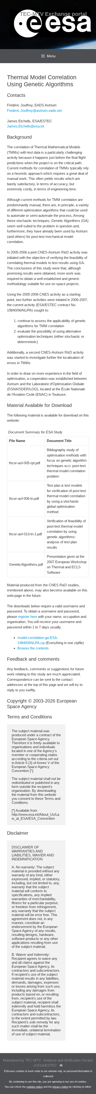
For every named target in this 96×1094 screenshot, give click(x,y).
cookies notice (34, 1086)
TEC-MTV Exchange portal (53, 14)
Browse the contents (33, 648)
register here (27, 617)
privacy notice (60, 1086)
